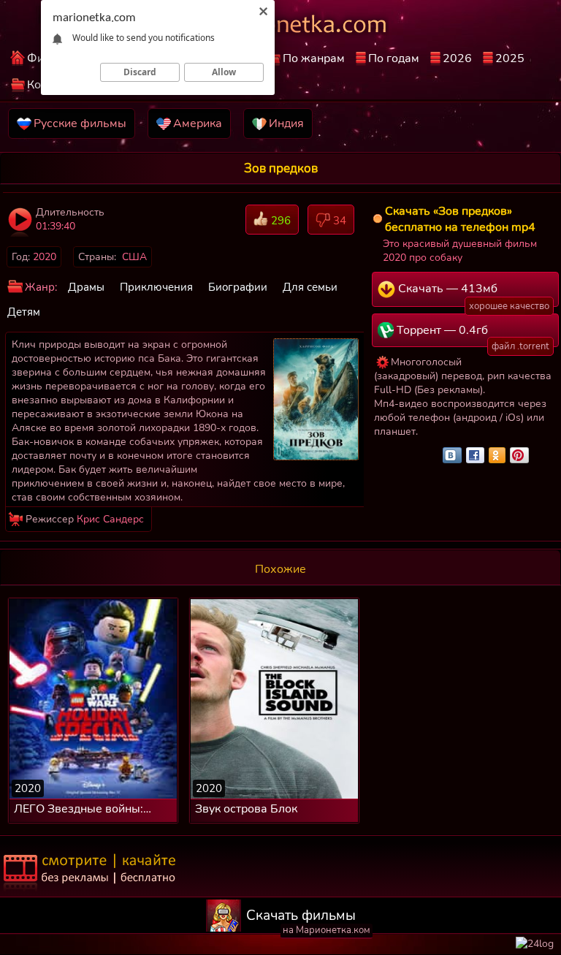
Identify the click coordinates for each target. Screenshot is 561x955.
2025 (509, 58)
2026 (457, 58)
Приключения (156, 287)
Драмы (86, 287)
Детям (23, 312)
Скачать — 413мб (472, 294)
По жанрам (314, 58)
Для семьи (310, 287)
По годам (393, 58)
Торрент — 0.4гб (471, 334)
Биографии (237, 287)
